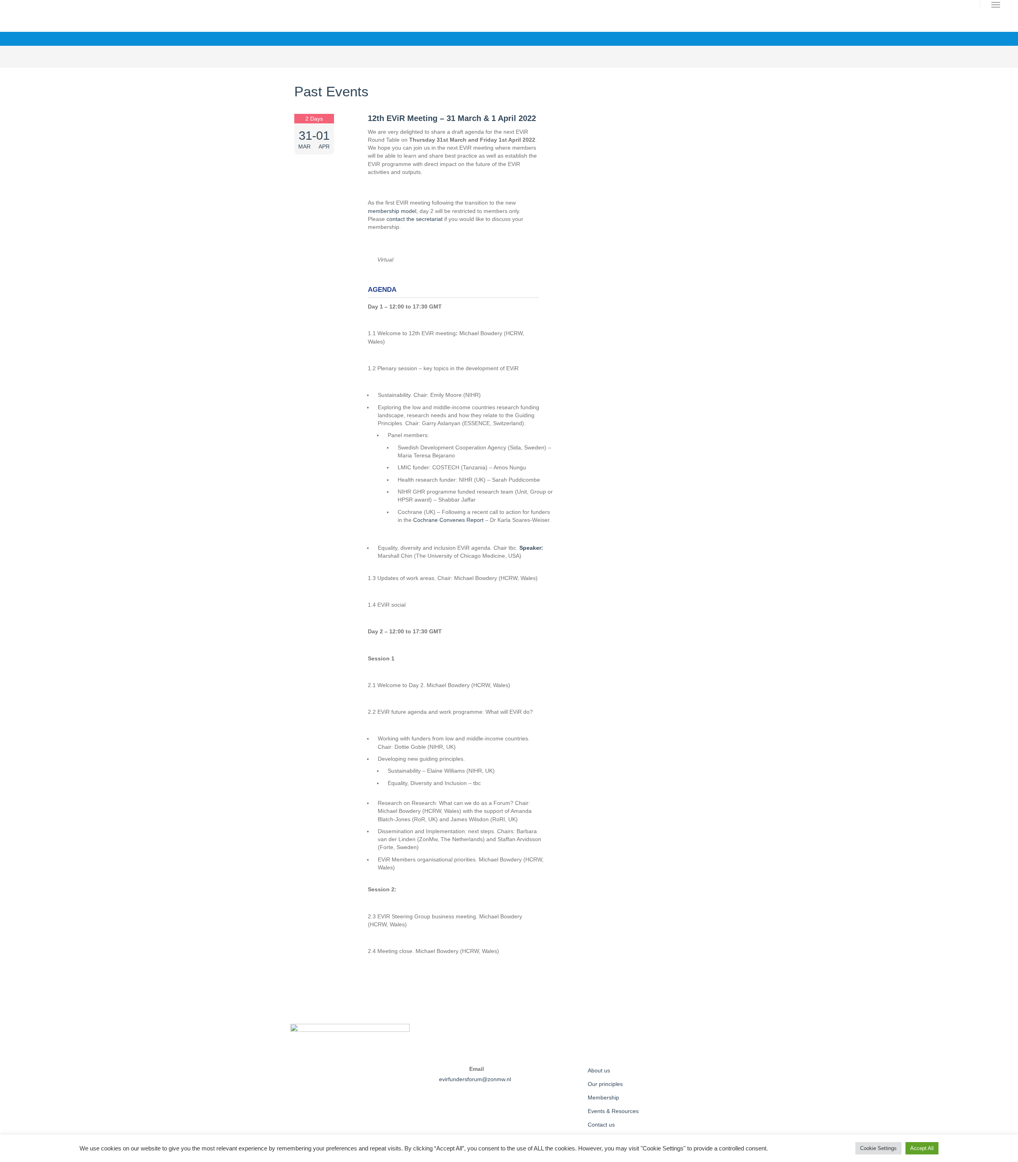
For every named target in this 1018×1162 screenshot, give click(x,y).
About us (599, 1070)
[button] (996, 4)
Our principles (605, 1084)
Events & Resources (613, 1111)
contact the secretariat (415, 219)
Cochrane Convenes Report (448, 520)
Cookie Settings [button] (878, 1148)
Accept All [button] (922, 1148)
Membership (603, 1097)
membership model (392, 211)
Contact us (601, 1124)
